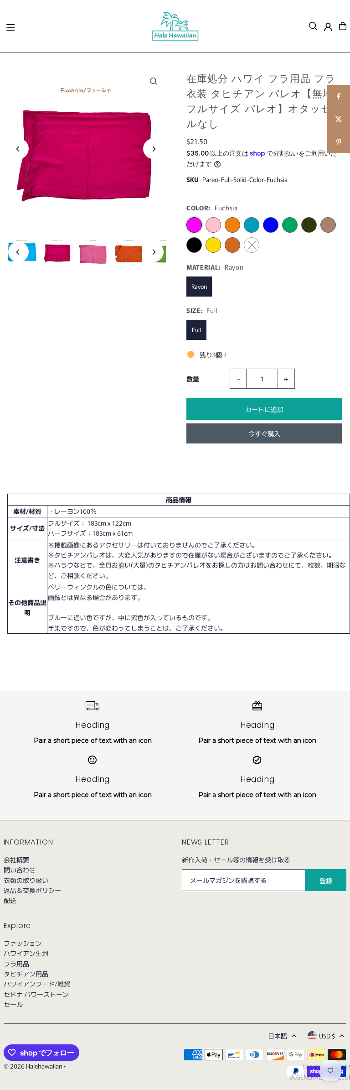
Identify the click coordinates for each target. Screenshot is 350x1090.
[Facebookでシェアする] (338, 96)
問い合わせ (20, 869)
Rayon (199, 286)
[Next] (153, 149)
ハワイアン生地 (26, 953)
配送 (10, 900)
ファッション (23, 943)
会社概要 (16, 859)
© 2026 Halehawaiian (33, 1065)
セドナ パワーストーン (36, 994)
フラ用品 (16, 963)
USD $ (327, 1035)
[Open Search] (313, 26)
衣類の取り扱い (26, 880)
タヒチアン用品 (26, 973)
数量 (192, 378)
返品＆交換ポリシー (32, 890)
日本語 (277, 1035)
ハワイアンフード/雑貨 (37, 983)
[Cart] (342, 26)
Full (196, 329)
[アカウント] (328, 27)
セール (13, 1004)
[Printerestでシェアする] (338, 141)
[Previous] (18, 149)
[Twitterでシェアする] (338, 119)
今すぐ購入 (264, 433)
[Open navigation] (74, 26)
